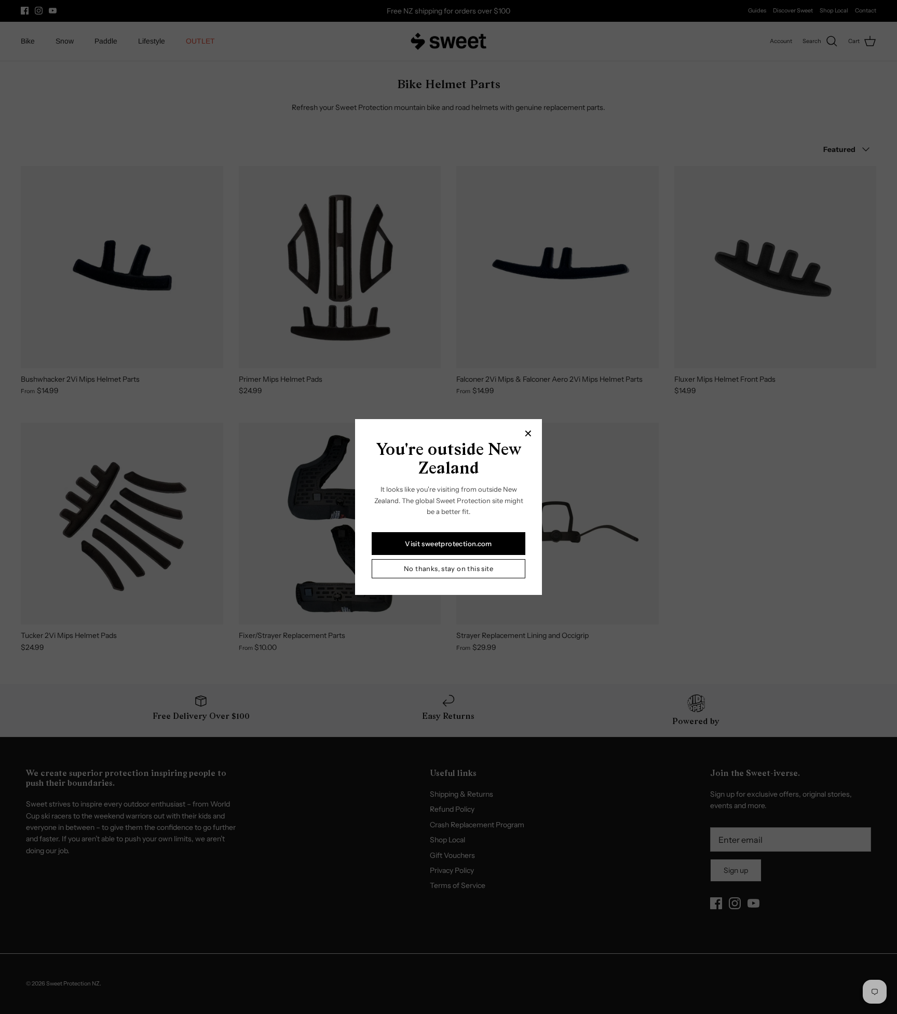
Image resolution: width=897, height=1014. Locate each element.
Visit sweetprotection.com (448, 543)
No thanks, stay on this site (448, 568)
